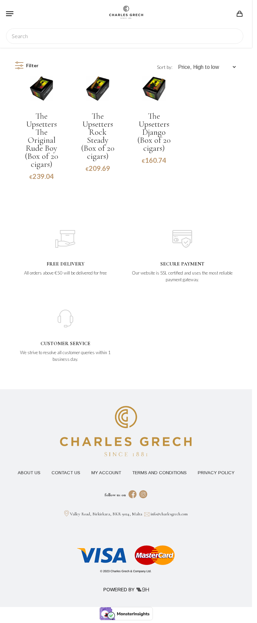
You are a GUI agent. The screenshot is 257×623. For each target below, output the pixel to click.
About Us (29, 472)
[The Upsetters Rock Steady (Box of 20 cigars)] (97, 87)
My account (106, 472)
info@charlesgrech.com (169, 514)
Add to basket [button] (41, 184)
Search (234, 36)
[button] (9, 13)
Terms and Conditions (159, 472)
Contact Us (66, 472)
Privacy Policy (216, 472)
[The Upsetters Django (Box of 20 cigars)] (153, 87)
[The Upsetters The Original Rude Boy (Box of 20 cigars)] (41, 87)
